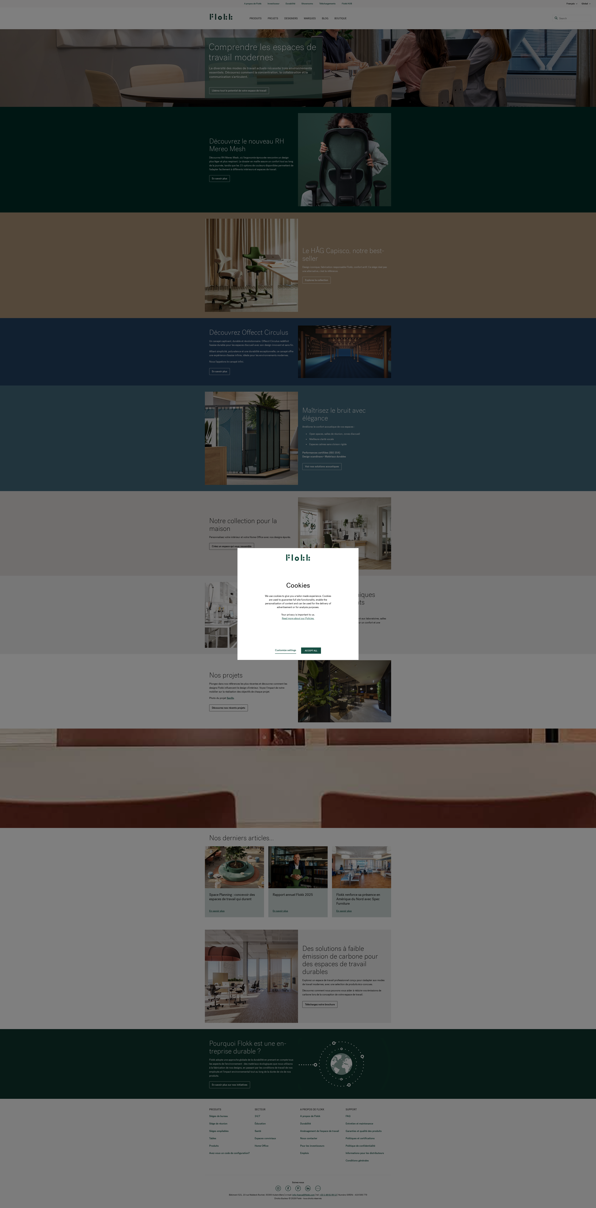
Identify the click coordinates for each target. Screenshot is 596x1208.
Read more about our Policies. (298, 618)
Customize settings (285, 650)
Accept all (311, 650)
